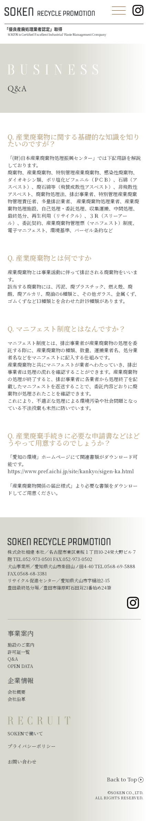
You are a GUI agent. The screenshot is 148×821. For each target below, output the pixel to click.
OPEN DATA (20, 666)
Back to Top (122, 779)
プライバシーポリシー (32, 746)
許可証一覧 (19, 652)
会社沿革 (16, 699)
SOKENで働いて (25, 733)
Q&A (13, 659)
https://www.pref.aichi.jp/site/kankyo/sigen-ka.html (71, 471)
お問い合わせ (22, 761)
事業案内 (21, 633)
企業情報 (21, 680)
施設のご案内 (21, 644)
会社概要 (16, 692)
